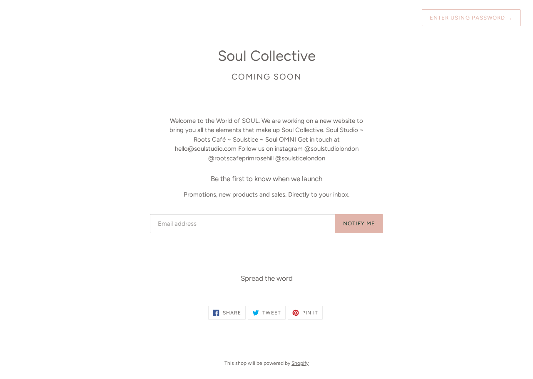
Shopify (300, 363)
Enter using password (471, 18)
